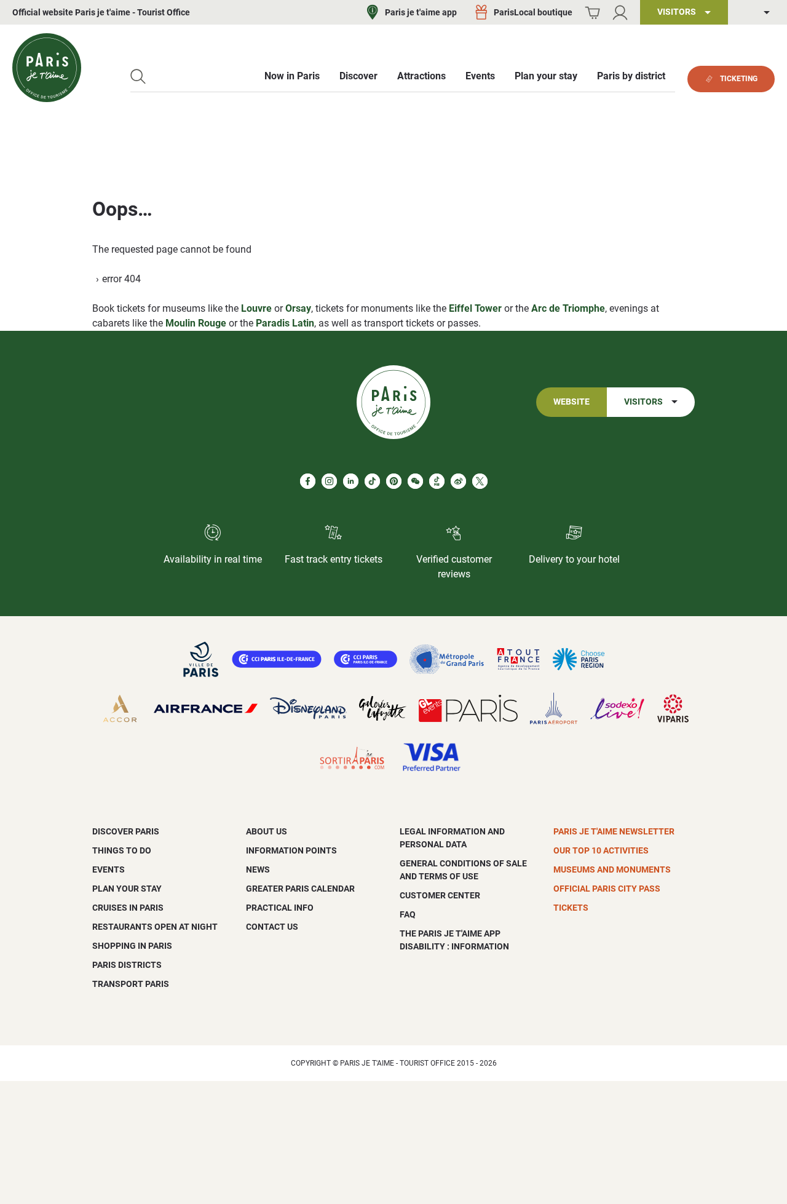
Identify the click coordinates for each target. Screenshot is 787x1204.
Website (571, 402)
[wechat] (415, 481)
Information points (291, 850)
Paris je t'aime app (421, 12)
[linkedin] (350, 481)
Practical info (280, 908)
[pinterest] (393, 481)
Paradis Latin (285, 323)
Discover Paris (125, 831)
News (258, 869)
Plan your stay (127, 888)
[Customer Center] (620, 12)
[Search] (138, 76)
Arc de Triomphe (568, 308)
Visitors (643, 402)
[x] (480, 481)
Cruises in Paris (128, 908)
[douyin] (437, 481)
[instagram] (329, 481)
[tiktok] (372, 481)
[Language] (757, 12)
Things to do (121, 850)
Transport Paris (130, 984)
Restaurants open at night (155, 927)
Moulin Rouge (195, 323)
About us (266, 831)
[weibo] (458, 481)
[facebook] (307, 481)
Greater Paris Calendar (300, 888)
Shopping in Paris (132, 946)
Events (108, 869)
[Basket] (592, 12)
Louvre (256, 308)
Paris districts (127, 965)
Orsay (298, 308)
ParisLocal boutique (533, 12)
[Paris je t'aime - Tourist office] (46, 67)
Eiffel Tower (475, 308)
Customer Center (440, 895)
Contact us (272, 927)
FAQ (408, 914)
